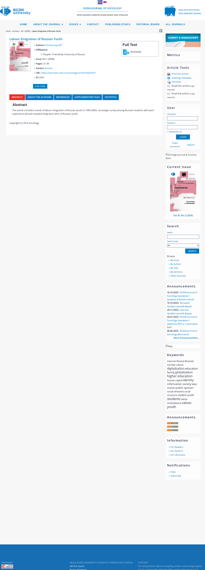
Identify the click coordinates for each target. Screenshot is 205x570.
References (63, 97)
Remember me (175, 131)
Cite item (176, 81)
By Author (176, 264)
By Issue (175, 260)
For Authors (177, 450)
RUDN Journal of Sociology (102, 11)
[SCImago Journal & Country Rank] (183, 158)
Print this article (180, 73)
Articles (49, 68)
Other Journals (178, 275)
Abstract (17, 97)
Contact (93, 24)
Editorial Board (148, 24)
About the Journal (47, 24)
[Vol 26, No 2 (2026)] (183, 210)
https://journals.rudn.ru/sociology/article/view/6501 (68, 72)
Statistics (111, 97)
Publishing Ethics (117, 24)
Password (171, 123)
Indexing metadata (181, 77)
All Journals (175, 24)
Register (191, 144)
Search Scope (172, 241)
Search (170, 232)
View (173, 471)
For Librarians (178, 454)
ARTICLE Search (77, 566)
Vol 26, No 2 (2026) (183, 215)
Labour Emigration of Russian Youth (46, 31)
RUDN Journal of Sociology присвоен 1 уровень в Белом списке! (182, 296)
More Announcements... (186, 337)
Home (23, 24)
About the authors (39, 97)
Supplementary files (87, 97)
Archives (15, 31)
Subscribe (176, 475)
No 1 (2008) (25, 31)
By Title (174, 267)
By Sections (177, 271)
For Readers (177, 447)
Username (171, 114)
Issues (73, 24)
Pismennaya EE (53, 45)
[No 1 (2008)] (20, 70)
